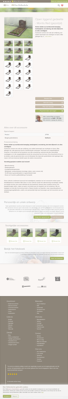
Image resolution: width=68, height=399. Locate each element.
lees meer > (48, 36)
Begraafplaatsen (41, 319)
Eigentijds (10, 323)
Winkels (39, 336)
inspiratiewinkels (57, 217)
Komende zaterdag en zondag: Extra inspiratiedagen (34, 10)
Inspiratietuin (40, 345)
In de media (40, 353)
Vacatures (39, 355)
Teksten (39, 321)
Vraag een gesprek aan (42, 217)
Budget (10, 319)
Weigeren (15, 396)
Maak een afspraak (42, 341)
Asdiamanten (11, 313)
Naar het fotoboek (57, 258)
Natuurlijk (10, 329)
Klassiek (10, 325)
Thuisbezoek (40, 338)
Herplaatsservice (12, 341)
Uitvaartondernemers (13, 342)
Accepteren (7, 396)
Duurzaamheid (40, 357)
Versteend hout (41, 309)
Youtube (39, 359)
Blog (9, 335)
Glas (38, 313)
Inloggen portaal (12, 344)
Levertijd (39, 323)
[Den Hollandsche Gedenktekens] (19, 5)
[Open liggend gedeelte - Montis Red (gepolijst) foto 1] (9, 43)
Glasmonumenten (12, 305)
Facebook (39, 361)
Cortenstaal (40, 307)
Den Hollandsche (41, 351)
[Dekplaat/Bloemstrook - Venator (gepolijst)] (27, 233)
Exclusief (10, 321)
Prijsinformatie (40, 327)
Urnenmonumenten (13, 307)
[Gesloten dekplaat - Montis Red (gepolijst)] (41, 233)
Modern (10, 327)
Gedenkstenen (12, 309)
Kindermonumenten (13, 304)
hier (42, 392)
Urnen (10, 311)
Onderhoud (40, 325)
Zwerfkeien (40, 311)
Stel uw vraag (40, 340)
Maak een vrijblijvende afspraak (59, 1)
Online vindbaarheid (13, 337)
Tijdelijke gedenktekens (14, 339)
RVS (38, 305)
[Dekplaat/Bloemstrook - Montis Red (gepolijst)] (12, 233)
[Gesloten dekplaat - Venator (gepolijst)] (55, 233)
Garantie (39, 329)
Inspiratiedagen (41, 343)
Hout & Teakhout (41, 304)
